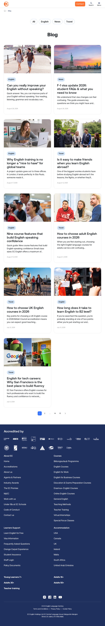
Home (5, 11)
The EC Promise (11, 488)
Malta (56, 554)
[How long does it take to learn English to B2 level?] (77, 282)
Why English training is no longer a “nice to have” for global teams (25, 163)
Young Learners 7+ (13, 577)
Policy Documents (12, 565)
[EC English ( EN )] (6, 4)
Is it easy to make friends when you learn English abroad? (74, 163)
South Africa (59, 560)
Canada (57, 538)
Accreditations (10, 466)
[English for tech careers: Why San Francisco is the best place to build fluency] (27, 352)
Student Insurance (12, 554)
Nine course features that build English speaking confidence (25, 237)
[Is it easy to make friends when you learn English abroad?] (77, 133)
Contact (80, 4)
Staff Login (9, 560)
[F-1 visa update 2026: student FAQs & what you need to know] (77, 59)
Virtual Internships (62, 515)
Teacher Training (61, 510)
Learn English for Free (13, 533)
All (34, 21)
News (57, 21)
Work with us (10, 499)
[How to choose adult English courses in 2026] (77, 207)
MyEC (6, 493)
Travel (69, 21)
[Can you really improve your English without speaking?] (27, 59)
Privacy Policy (55, 609)
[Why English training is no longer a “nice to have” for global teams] (27, 133)
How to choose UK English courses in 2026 (25, 309)
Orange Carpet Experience (16, 549)
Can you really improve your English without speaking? (26, 87)
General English (61, 499)
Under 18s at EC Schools (15, 504)
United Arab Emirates (64, 565)
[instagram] (44, 597)
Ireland (57, 549)
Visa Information (11, 538)
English (45, 21)
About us (8, 472)
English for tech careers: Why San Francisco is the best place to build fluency (25, 382)
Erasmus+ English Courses (66, 488)
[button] (91, 4)
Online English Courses (64, 493)
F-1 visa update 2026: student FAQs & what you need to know (75, 89)
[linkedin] (55, 597)
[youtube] (60, 597)
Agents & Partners (12, 477)
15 (60, 413)
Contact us (9, 515)
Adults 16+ (59, 577)
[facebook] (49, 597)
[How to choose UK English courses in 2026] (27, 282)
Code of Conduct (12, 510)
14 (55, 413)
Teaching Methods (62, 504)
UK (55, 544)
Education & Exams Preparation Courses (72, 483)
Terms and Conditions (40, 609)
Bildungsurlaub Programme (66, 461)
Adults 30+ (9, 583)
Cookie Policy (67, 609)
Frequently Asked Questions (17, 544)
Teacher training (12, 588)
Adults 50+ (59, 583)
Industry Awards (11, 483)
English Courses (61, 466)
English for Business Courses (67, 477)
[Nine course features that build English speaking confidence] (27, 207)
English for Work (61, 472)
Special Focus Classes (64, 520)
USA (56, 533)
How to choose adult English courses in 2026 (77, 235)
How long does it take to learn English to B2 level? (74, 309)
